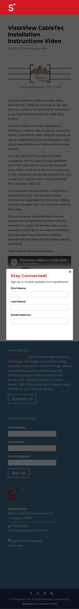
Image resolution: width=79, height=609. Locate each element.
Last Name (18, 301)
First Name (18, 288)
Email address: (21, 315)
